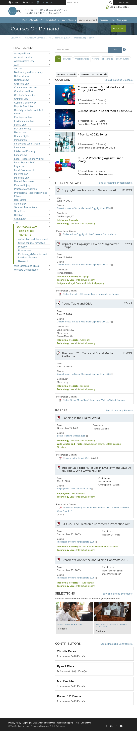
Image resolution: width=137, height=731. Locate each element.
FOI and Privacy (22, 128)
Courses (67, 59)
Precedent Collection (49, 20)
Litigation (19, 166)
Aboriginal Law (22, 53)
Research (23, 261)
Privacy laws (24, 250)
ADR (16, 64)
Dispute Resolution (24, 106)
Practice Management (25, 188)
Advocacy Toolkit (107, 20)
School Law (20, 203)
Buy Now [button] (118, 28)
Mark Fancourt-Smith (112, 570)
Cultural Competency (25, 102)
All (50, 37)
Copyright (85, 276)
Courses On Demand (88, 20)
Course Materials (69, 20)
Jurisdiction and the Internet (33, 239)
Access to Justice (23, 57)
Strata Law (20, 218)
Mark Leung (62, 333)
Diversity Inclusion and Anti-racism (28, 111)
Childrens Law (21, 83)
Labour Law (20, 155)
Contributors (122, 59)
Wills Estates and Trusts (26, 265)
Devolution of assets (94, 444)
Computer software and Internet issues (99, 546)
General (81, 493)
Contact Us (123, 2)
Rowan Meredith (65, 273)
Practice (22, 246)
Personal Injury (22, 185)
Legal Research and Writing (29, 158)
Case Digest (122, 20)
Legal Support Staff (24, 162)
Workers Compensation (26, 269)
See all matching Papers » (120, 410)
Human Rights (21, 136)
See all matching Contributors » (117, 643)
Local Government (24, 170)
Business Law (21, 79)
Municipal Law (21, 177)
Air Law (18, 68)
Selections (107, 59)
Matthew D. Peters (111, 534)
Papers (95, 59)
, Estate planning (112, 444)
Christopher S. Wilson (108, 484)
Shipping (69, 723)
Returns (60, 723)
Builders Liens (21, 76)
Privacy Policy (14, 723)
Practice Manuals (30, 20)
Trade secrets (87, 582)
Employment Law (23, 117)
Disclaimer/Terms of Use (44, 723)
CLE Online (16, 37)
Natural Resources (24, 181)
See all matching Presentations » (116, 182)
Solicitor (18, 215)
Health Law (20, 132)
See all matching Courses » (119, 79)
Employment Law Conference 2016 (74, 488)
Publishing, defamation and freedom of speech (32, 256)
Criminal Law (21, 98)
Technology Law (62, 37)
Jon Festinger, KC (65, 216)
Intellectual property (84, 37)
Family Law (20, 124)
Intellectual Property (24, 151)
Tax (16, 222)
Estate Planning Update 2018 (71, 435)
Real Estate (20, 199)
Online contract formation (31, 243)
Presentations (82, 59)
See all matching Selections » (118, 593)
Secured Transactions (25, 207)
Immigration (20, 139)
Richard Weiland (101, 428)
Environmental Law (24, 121)
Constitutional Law (24, 91)
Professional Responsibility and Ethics (30, 194)
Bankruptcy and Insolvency (28, 72)
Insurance (19, 147)
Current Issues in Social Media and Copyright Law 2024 (84, 208)
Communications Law (25, 87)
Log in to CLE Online (119, 6)
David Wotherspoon (111, 574)
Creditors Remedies (24, 95)
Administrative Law (24, 61)
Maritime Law (21, 173)
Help (77, 723)
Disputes (84, 386)
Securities (19, 211)
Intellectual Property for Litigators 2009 (76, 542)
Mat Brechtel (104, 481)
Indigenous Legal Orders (27, 143)
